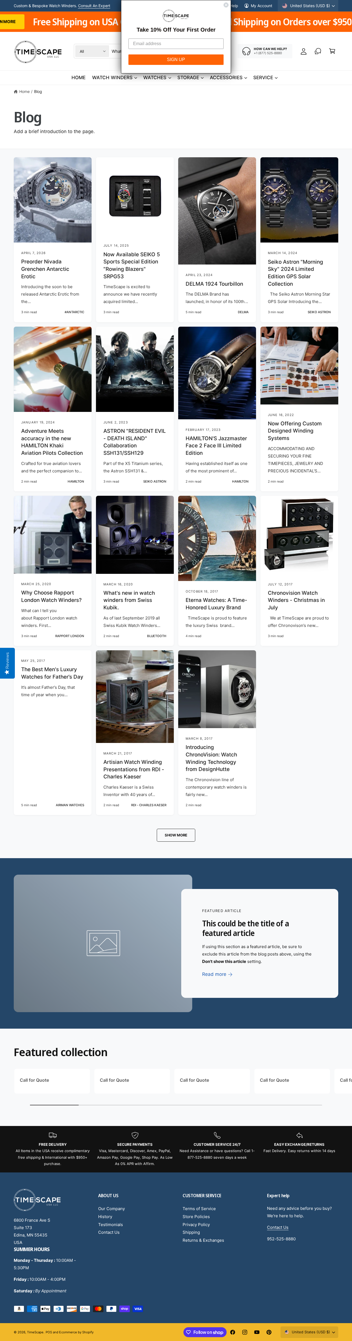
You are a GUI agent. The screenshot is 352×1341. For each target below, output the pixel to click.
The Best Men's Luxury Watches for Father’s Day (52, 673)
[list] (176, 1149)
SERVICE (263, 77)
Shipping (191, 1232)
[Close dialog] (226, 5)
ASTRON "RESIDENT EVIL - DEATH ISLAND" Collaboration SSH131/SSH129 (134, 442)
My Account (261, 5)
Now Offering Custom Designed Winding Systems (295, 430)
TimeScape (35, 1332)
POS (49, 1332)
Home (24, 91)
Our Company (111, 1208)
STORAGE (188, 77)
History (105, 1216)
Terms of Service (199, 1208)
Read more (214, 974)
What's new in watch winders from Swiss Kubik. (129, 600)
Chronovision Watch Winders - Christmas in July (296, 600)
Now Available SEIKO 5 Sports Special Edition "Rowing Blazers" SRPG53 (131, 265)
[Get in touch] (318, 51)
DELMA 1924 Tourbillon (214, 284)
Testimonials (110, 1224)
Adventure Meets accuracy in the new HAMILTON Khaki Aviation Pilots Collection (52, 442)
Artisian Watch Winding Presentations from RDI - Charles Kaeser (133, 769)
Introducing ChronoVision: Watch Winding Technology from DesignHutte (211, 758)
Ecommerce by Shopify (76, 1332)
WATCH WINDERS (112, 77)
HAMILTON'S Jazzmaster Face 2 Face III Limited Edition (216, 445)
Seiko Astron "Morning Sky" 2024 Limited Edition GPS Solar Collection (295, 273)
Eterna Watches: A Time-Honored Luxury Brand (216, 604)
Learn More (101, 5)
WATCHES (154, 77)
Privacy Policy (196, 1224)
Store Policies (196, 1216)
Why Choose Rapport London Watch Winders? (51, 596)
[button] (332, 51)
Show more (176, 835)
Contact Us (109, 1232)
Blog (38, 91)
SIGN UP (176, 59)
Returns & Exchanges (203, 1240)
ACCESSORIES (226, 77)
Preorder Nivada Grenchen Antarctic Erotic (45, 268)
